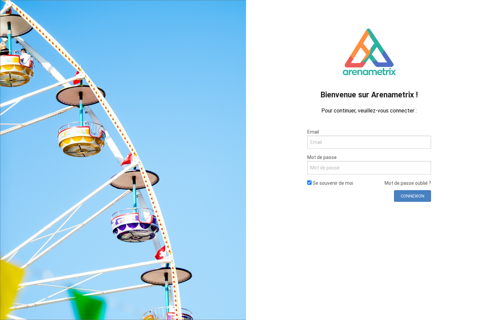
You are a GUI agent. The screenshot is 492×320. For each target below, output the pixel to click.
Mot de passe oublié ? (408, 183)
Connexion (412, 195)
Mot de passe (322, 157)
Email (313, 132)
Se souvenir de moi (332, 183)
